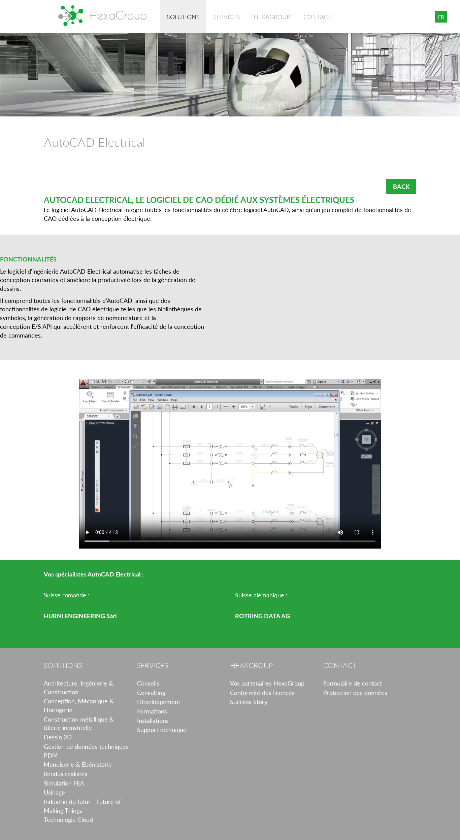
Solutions (183, 16)
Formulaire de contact (352, 683)
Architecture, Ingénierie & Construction (78, 687)
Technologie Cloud (68, 819)
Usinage (54, 792)
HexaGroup (102, 15)
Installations (153, 720)
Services (226, 16)
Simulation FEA (64, 783)
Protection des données (355, 692)
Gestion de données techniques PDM (86, 750)
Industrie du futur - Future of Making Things (82, 805)
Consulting (151, 692)
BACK (401, 186)
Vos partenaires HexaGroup (267, 683)
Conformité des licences (262, 692)
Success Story (248, 701)
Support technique (162, 729)
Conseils (148, 683)
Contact (317, 16)
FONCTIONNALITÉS (28, 259)
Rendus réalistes (65, 773)
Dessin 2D (58, 737)
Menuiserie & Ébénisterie (78, 764)
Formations (152, 711)
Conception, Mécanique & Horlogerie (79, 705)
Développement (158, 701)
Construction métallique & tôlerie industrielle (79, 723)
